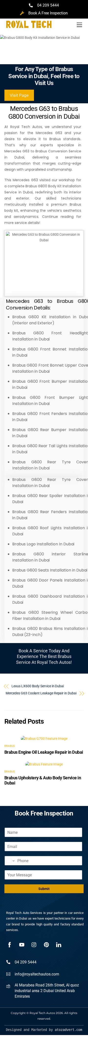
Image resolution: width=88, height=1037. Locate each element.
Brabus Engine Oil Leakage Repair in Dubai (43, 752)
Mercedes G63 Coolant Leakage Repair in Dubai (41, 693)
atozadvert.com (68, 1030)
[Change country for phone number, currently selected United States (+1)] (10, 860)
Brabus (9, 746)
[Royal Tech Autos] (28, 30)
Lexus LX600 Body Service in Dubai (37, 686)
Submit (44, 889)
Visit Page (19, 95)
